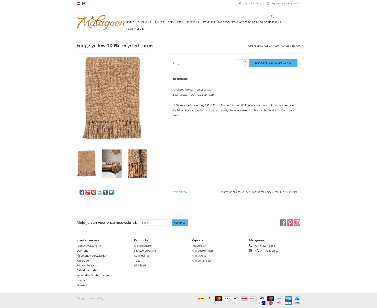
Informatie (180, 79)
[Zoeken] (272, 16)
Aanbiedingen (142, 255)
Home (130, 22)
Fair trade (83, 260)
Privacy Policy (85, 265)
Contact (82, 280)
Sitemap (82, 285)
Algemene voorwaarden (92, 255)
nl (78, 3)
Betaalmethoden (87, 270)
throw (183, 192)
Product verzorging (89, 245)
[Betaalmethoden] (200, 298)
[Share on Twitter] (111, 192)
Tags (137, 260)
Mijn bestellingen (202, 250)
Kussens (193, 22)
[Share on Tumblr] (105, 192)
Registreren (198, 245)
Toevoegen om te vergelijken (268, 192)
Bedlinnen (175, 22)
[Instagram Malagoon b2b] (297, 222)
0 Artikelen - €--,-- (253, 3)
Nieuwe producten (145, 250)
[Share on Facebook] (82, 192)
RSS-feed (140, 265)
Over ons (144, 22)
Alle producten (143, 245)
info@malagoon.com (267, 250)
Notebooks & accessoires (237, 22)
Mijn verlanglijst (201, 260)
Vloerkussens (270, 22)
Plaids (159, 22)
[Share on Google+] (87, 192)
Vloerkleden (135, 28)
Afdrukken (291, 192)
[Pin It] (93, 192)
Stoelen (208, 22)
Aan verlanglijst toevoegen (235, 192)
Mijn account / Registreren (285, 3)
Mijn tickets (198, 255)
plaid (175, 192)
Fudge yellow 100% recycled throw (277, 45)
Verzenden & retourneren (93, 275)
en (83, 3)
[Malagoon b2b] (101, 22)
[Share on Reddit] (99, 192)
